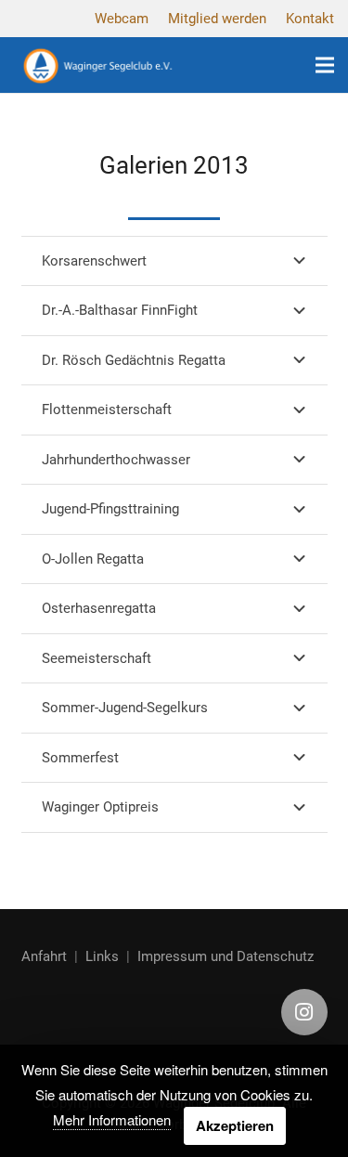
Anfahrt (44, 956)
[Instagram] (304, 1012)
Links (102, 956)
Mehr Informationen (112, 1119)
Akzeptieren (235, 1125)
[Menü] (324, 65)
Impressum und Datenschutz (225, 956)
